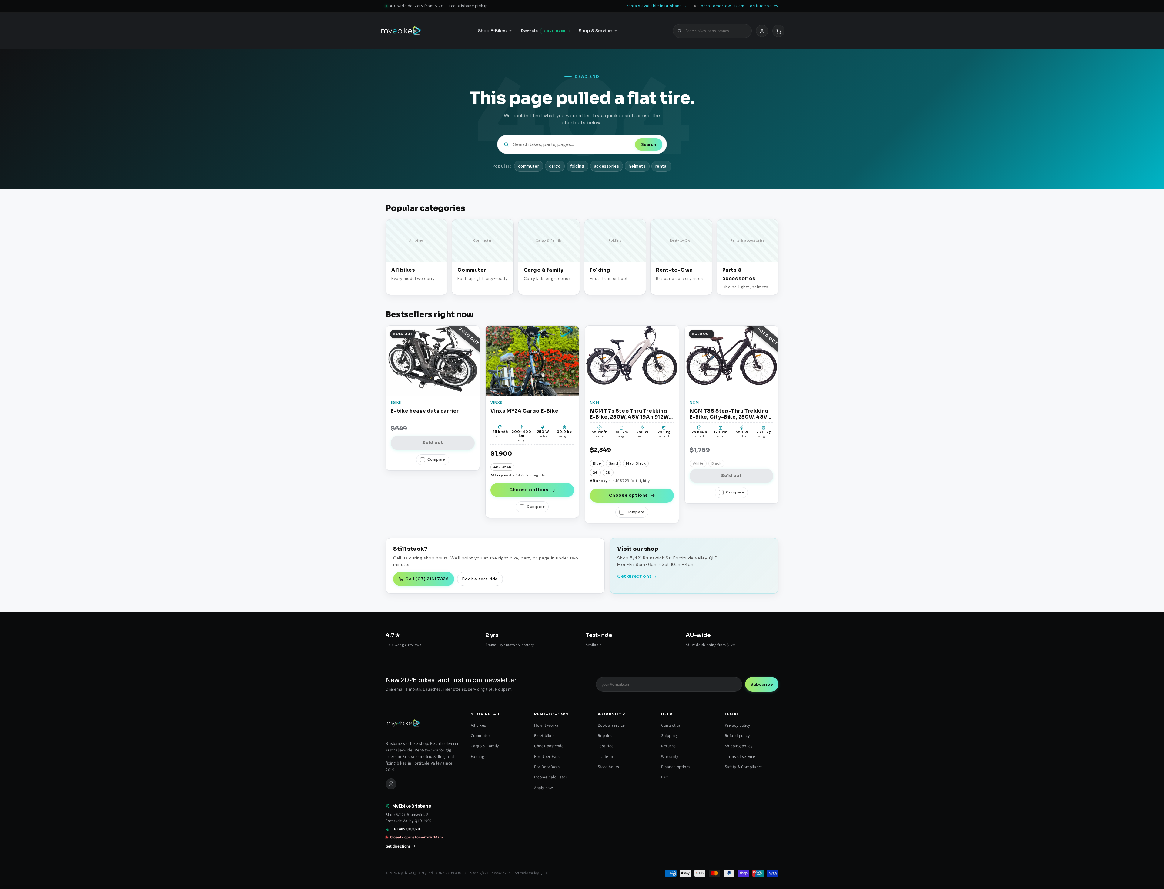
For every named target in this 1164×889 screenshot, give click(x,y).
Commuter (480, 735)
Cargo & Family (485, 745)
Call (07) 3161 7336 (427, 579)
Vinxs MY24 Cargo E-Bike (524, 411)
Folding (477, 756)
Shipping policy (739, 745)
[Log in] (762, 31)
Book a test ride (480, 579)
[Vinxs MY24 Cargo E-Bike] (532, 361)
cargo (555, 166)
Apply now (543, 787)
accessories (606, 166)
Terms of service (740, 756)
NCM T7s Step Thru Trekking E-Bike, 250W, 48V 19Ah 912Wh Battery (631, 414)
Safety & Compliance (744, 766)
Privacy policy (737, 725)
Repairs (605, 735)
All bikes (478, 725)
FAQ (665, 777)
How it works (546, 725)
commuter (528, 166)
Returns (668, 745)
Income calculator (550, 777)
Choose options (528, 490)
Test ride (606, 745)
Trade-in (605, 756)
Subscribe (762, 684)
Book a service (611, 725)
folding (577, 166)
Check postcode (549, 745)
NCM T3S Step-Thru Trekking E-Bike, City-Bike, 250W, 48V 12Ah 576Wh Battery (729, 414)
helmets (637, 166)
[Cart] (778, 31)
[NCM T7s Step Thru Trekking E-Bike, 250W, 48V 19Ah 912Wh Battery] (632, 361)
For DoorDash (547, 766)
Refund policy (737, 735)
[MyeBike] (401, 31)
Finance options (676, 766)
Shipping (669, 735)
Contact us (671, 725)
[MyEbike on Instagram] (391, 783)
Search (648, 144)
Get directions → (637, 576)
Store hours (609, 766)
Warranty (669, 756)
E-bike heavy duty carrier (425, 411)
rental (661, 166)
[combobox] (716, 31)
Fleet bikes (544, 735)
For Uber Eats (547, 756)
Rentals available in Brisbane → (656, 6)
